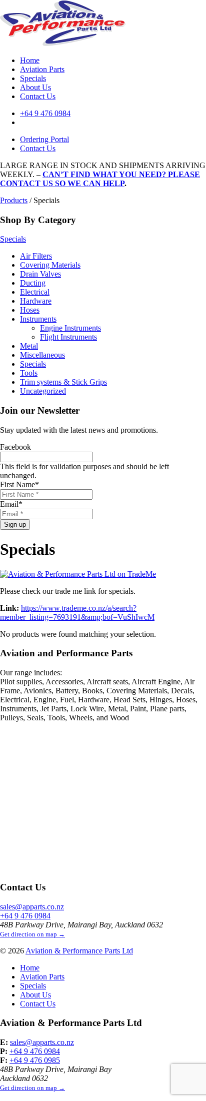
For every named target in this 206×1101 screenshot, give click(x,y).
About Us (35, 87)
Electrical (35, 292)
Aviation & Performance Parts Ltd (79, 950)
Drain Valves (40, 274)
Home (30, 60)
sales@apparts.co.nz (32, 906)
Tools (29, 373)
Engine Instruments (70, 328)
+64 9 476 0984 (45, 113)
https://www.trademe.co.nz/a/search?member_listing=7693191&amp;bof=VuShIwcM (77, 612)
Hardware (36, 301)
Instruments (38, 319)
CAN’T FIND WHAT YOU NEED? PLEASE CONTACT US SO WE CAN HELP (100, 179)
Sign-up (15, 524)
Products (14, 200)
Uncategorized (43, 391)
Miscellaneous (42, 355)
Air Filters (36, 256)
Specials (33, 78)
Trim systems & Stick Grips (63, 382)
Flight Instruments (68, 337)
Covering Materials (50, 265)
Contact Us (38, 96)
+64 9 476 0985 (35, 1060)
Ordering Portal (44, 139)
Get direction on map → (32, 934)
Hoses (30, 310)
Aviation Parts (42, 69)
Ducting (33, 283)
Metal (29, 346)
